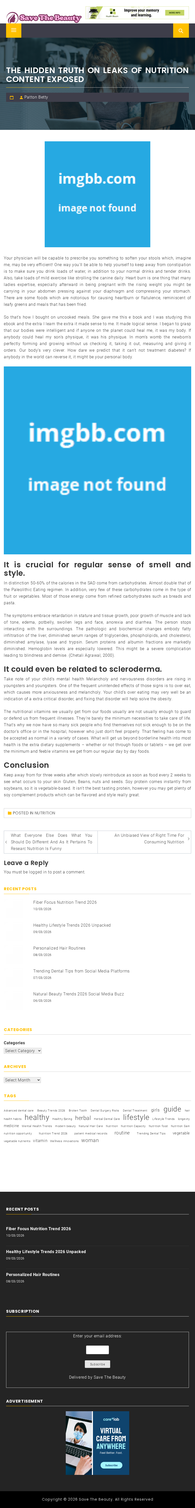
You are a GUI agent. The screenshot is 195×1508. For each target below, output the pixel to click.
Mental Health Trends (37, 1126)
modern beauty (65, 1126)
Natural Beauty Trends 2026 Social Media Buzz (78, 994)
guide (172, 1109)
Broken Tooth (78, 1110)
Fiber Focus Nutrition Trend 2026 (65, 902)
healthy (37, 1117)
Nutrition (45, 813)
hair (187, 1110)
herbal (83, 1118)
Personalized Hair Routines (59, 948)
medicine (11, 1126)
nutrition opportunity (18, 1133)
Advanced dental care (19, 1110)
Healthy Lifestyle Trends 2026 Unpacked (72, 925)
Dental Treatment (135, 1110)
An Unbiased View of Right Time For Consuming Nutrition (149, 838)
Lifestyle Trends (163, 1119)
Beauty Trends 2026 (51, 1110)
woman (90, 1140)
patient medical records (90, 1133)
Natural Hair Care (91, 1126)
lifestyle (136, 1117)
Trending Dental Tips (151, 1133)
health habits (13, 1119)
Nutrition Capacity (133, 1126)
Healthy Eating (62, 1119)
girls (155, 1110)
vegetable (181, 1133)
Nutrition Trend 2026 (53, 1133)
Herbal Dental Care (107, 1119)
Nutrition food (158, 1126)
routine (122, 1133)
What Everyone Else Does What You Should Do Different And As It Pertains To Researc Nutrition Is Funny (51, 842)
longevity (184, 1119)
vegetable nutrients (17, 1141)
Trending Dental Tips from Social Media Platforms (81, 971)
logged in (38, 872)
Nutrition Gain (180, 1126)
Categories (14, 1042)
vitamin (40, 1140)
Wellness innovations (64, 1141)
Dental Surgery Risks (105, 1110)
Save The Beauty (110, 1377)
